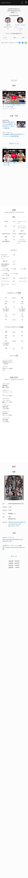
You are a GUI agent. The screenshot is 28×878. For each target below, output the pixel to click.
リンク (5, 37)
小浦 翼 (6, 221)
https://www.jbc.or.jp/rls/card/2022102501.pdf (13, 547)
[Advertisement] (14, 60)
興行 (23, 37)
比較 (14, 37)
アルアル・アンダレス (21, 222)
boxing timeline (6, 2)
